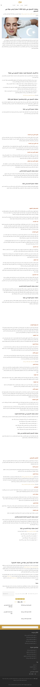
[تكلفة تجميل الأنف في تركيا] (34, 613)
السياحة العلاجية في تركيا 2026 (30, 643)
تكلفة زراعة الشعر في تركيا (31, 531)
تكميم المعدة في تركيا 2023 (26, 605)
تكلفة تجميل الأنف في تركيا (26, 612)
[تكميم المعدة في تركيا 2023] (34, 606)
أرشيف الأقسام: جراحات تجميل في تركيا (28, 14)
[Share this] (23, 599)
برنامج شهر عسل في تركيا (31, 654)
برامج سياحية (9, 576)
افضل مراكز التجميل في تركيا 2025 (29, 95)
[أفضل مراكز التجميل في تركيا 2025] (15, 606)
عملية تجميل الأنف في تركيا (26, 618)
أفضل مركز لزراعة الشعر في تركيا (30, 635)
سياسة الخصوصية (33, 667)
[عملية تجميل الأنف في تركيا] (34, 620)
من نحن (34, 665)
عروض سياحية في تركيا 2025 (31, 641)
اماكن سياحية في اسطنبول (31, 652)
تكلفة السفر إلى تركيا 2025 (31, 637)
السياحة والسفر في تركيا (31, 650)
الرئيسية (36, 14)
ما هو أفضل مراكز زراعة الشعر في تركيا (28, 484)
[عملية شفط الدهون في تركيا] (15, 613)
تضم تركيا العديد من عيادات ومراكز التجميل (31, 567)
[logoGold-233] (20, 2)
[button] (1, 5)
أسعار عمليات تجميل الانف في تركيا (29, 361)
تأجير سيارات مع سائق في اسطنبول (30, 656)
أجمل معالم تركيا (14, 578)
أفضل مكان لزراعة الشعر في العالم (27, 476)
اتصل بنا (34, 669)
